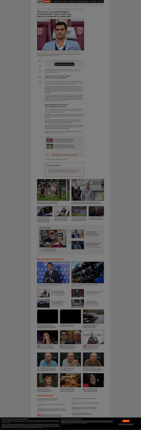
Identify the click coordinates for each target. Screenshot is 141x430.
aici (49, 425)
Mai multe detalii (7, 422)
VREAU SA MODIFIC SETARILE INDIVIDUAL (126, 424)
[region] (70, 423)
